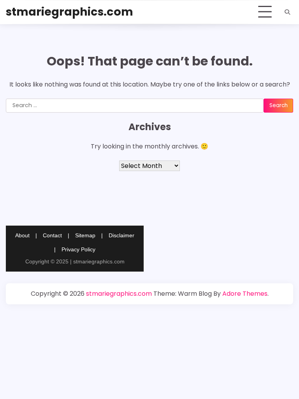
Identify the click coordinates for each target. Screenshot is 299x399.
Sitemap (85, 235)
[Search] (287, 12)
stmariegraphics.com (69, 11)
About (22, 235)
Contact (52, 235)
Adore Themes (244, 293)
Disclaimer (121, 235)
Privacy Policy (78, 249)
